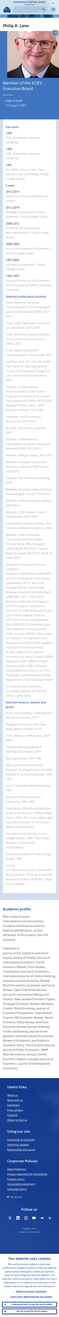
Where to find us (17, 1120)
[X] (9, 1218)
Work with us (15, 1100)
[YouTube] (34, 1218)
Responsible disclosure (21, 1150)
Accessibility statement (21, 1184)
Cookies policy (15, 1179)
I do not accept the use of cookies (31, 1311)
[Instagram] (25, 1218)
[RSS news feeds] (50, 1218)
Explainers (13, 1105)
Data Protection (16, 1169)
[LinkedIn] (17, 1218)
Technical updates (18, 1145)
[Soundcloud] (42, 1218)
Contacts (12, 1115)
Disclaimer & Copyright (21, 1140)
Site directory (16, 1197)
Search (43, 9)
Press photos (15, 1110)
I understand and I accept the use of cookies (31, 1304)
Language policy (17, 1189)
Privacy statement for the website (27, 1174)
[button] (53, 3)
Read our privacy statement (31, 1292)
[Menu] (53, 10)
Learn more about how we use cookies (31, 1297)
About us (12, 1095)
